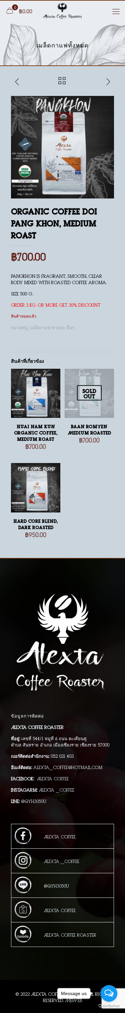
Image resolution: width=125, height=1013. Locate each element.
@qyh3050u (33, 801)
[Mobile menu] (116, 10)
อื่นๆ (70, 327)
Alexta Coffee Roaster (70, 934)
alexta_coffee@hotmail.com (67, 767)
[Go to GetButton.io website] (109, 1006)
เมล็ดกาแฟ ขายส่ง (47, 327)
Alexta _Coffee (56, 789)
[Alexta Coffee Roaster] (62, 10)
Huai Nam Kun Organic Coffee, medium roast (36, 432)
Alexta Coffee (53, 778)
